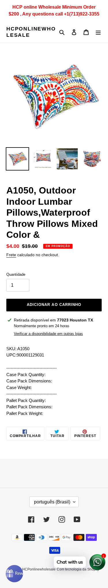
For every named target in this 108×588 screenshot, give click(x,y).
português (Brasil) (52, 501)
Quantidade (15, 274)
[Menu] (98, 32)
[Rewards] (14, 573)
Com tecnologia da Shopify (78, 569)
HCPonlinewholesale (31, 32)
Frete (11, 254)
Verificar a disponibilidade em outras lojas (48, 334)
